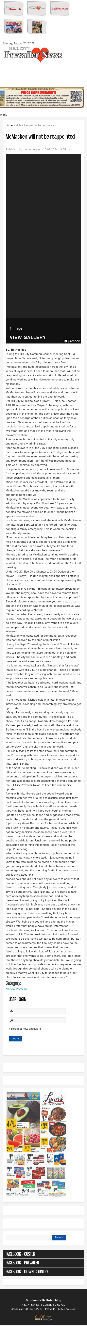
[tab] (43, 1254)
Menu (3, 114)
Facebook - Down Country (27, 1272)
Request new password (26, 1028)
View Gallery (28, 337)
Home (9, 125)
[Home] (33, 62)
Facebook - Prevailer (22, 1263)
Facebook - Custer (20, 1254)
